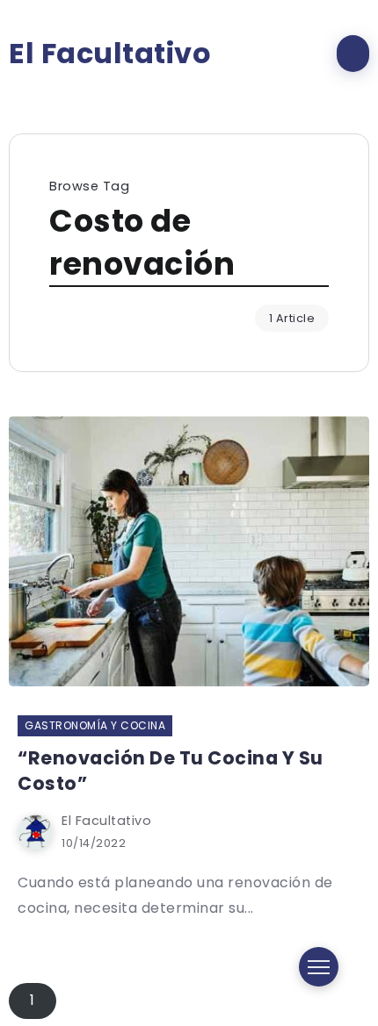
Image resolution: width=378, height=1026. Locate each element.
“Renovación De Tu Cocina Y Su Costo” (170, 770)
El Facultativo (110, 53)
